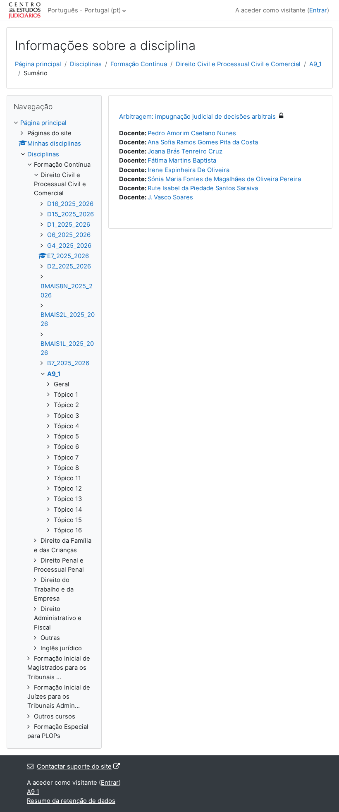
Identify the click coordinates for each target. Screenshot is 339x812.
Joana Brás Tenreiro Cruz (185, 151)
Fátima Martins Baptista (182, 160)
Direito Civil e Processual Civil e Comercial (238, 64)
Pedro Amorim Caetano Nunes (192, 133)
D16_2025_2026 (70, 204)
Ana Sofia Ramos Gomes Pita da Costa (203, 142)
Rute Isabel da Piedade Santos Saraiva (203, 188)
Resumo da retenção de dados (71, 801)
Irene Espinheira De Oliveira (188, 170)
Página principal (38, 64)
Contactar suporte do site (74, 766)
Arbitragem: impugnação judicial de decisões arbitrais (197, 116)
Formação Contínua (138, 64)
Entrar (318, 10)
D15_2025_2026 (70, 214)
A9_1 (315, 64)
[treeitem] (54, 429)
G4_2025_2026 (69, 245)
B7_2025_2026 (68, 363)
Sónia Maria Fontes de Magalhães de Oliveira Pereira (224, 179)
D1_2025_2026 (68, 224)
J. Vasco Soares (170, 197)
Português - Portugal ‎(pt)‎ (84, 10)
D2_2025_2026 (69, 266)
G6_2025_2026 (69, 235)
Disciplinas (86, 64)
